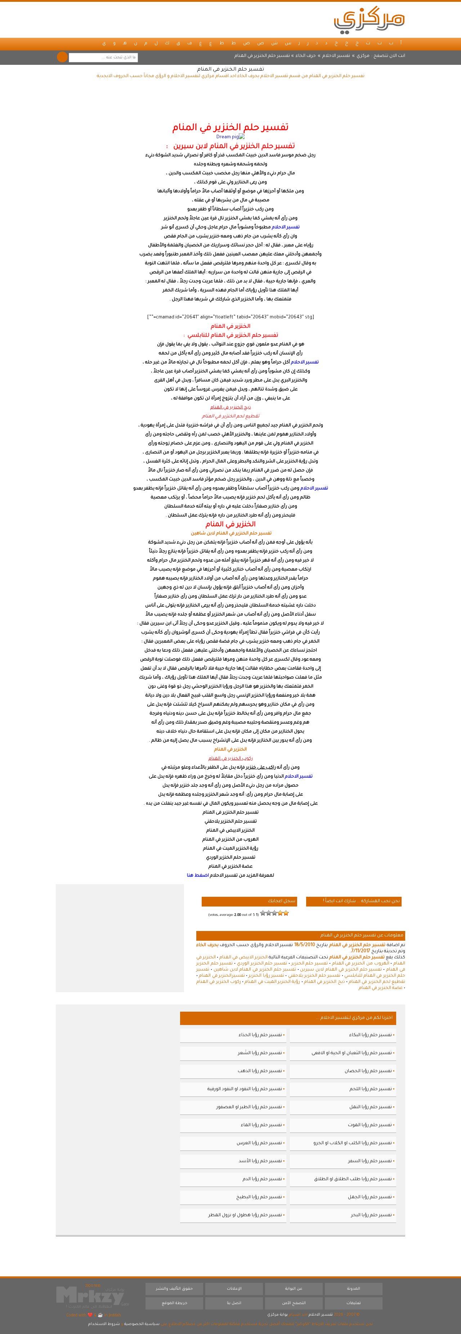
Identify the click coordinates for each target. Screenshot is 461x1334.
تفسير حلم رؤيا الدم (262, 1179)
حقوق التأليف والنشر (174, 1289)
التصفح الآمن (294, 1303)
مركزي (363, 56)
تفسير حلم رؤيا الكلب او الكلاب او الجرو (352, 1143)
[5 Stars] (263, 913)
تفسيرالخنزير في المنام (222, 976)
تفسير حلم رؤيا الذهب (260, 1071)
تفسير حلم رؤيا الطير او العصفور (249, 1107)
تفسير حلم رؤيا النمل (370, 1107)
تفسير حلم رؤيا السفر (370, 1161)
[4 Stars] (269, 913)
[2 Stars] (280, 913)
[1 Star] (286, 913)
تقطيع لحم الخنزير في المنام (377, 982)
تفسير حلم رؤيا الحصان (368, 1071)
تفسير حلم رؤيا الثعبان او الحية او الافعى (352, 1053)
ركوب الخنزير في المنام (218, 982)
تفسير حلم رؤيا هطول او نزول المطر (245, 1215)
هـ (125, 43)
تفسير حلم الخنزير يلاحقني (314, 976)
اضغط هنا (198, 875)
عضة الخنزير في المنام (381, 988)
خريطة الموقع (174, 1303)
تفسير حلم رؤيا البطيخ (259, 1197)
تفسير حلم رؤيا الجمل (370, 1197)
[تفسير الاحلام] (369, 20)
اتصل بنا (234, 1303)
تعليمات (353, 1303)
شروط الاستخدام (104, 1324)
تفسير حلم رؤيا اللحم (371, 1089)
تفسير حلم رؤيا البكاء (370, 1035)
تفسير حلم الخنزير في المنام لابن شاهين (255, 969)
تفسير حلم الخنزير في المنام (230, 70)
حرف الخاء (306, 56)
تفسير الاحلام (336, 56)
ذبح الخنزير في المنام (324, 982)
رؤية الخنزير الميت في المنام (272, 982)
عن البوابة (294, 1289)
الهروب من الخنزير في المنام (360, 963)
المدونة (353, 1289)
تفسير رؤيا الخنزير (266, 976)
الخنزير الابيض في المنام (243, 957)
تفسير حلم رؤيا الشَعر (260, 1053)
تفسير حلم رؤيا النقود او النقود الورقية (244, 1089)
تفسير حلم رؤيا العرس (259, 1143)
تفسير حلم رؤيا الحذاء (260, 1035)
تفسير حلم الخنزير (309, 963)
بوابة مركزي (277, 1315)
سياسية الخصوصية (142, 1324)
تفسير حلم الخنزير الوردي (262, 963)
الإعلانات (234, 1289)
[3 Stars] (274, 913)
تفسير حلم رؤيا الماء (261, 1125)
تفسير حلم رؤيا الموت (370, 1125)
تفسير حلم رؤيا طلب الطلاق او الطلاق (353, 1179)
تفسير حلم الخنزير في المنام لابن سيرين (341, 969)
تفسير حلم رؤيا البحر (371, 1215)
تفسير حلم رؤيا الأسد (260, 1161)
